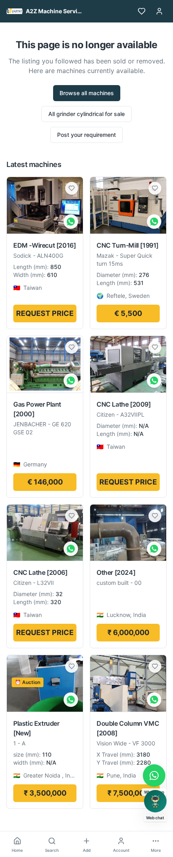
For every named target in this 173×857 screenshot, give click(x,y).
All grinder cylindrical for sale (86, 113)
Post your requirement (86, 134)
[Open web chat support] (155, 801)
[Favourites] (141, 11)
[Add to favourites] (71, 188)
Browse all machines (87, 93)
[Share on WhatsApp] (71, 221)
